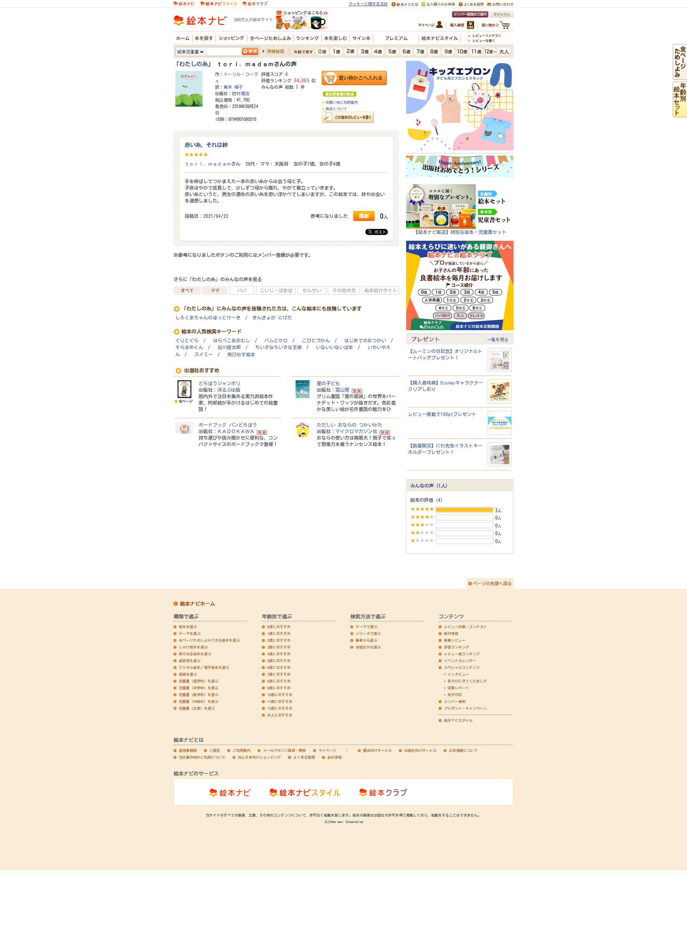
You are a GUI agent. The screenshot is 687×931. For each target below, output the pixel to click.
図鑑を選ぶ (188, 674)
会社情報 (334, 757)
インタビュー (458, 674)
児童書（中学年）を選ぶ (198, 688)
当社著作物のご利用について (202, 757)
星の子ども (328, 383)
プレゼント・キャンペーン (465, 708)
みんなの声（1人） (430, 485)
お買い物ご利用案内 (342, 102)
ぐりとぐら (187, 340)
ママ (215, 290)
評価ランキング (456, 647)
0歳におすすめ (279, 626)
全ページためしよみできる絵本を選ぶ (209, 640)
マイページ (327, 750)
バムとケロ (276, 340)
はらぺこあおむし (231, 340)
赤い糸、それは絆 (206, 145)
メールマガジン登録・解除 (284, 750)
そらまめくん (189, 347)
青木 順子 (233, 87)
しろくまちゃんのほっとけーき (207, 317)
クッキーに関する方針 (368, 4)
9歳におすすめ (279, 688)
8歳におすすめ (279, 681)
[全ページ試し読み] (680, 76)
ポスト (379, 232)
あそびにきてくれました (467, 681)
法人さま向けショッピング (259, 757)
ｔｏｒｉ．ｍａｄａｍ (208, 163)
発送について (336, 109)
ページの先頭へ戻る (492, 583)
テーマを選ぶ (189, 633)
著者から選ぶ (366, 640)
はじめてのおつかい (365, 340)
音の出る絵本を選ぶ (195, 654)
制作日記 (455, 694)
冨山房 (342, 389)
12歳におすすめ (279, 708)
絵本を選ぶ (188, 626)
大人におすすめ (279, 715)
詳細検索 (275, 51)
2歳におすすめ (279, 640)
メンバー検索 (455, 701)
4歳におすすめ (279, 654)
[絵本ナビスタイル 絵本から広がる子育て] (218, 3)
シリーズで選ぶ (368, 633)
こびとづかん (316, 340)
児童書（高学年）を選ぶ (198, 694)
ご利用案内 (241, 750)
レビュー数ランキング (462, 654)
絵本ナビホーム (197, 603)
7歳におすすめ (279, 674)
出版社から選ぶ (368, 647)
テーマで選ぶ (366, 626)
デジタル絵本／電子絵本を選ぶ (204, 667)
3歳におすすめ (279, 647)
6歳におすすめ (279, 667)
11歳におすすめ (279, 701)
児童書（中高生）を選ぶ (198, 701)
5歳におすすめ (279, 660)
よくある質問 (304, 757)
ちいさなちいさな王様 (278, 347)
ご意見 (214, 750)
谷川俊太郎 (229, 347)
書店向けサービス (377, 750)
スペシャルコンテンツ (462, 667)
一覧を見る (497, 339)
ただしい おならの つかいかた (349, 424)
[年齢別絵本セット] (680, 114)
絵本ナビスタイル (458, 720)
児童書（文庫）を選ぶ (197, 708)
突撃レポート (458, 688)
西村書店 (240, 93)
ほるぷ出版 (228, 389)
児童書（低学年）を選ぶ (198, 681)
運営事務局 (188, 750)
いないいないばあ (334, 347)
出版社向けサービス (420, 750)
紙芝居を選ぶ (189, 660)
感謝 (364, 216)
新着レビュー (455, 640)
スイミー (203, 354)
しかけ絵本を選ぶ (193, 647)
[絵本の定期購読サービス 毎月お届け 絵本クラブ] (255, 3)
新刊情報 (451, 633)
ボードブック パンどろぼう (228, 424)
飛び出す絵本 (241, 354)
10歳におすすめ (279, 694)
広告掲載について (463, 750)
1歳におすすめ (279, 633)
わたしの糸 (193, 64)
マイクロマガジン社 (356, 431)
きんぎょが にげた (272, 317)
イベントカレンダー (460, 660)
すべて (187, 290)
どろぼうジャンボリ (219, 383)
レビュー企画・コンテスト (465, 626)
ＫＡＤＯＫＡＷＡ (235, 431)
